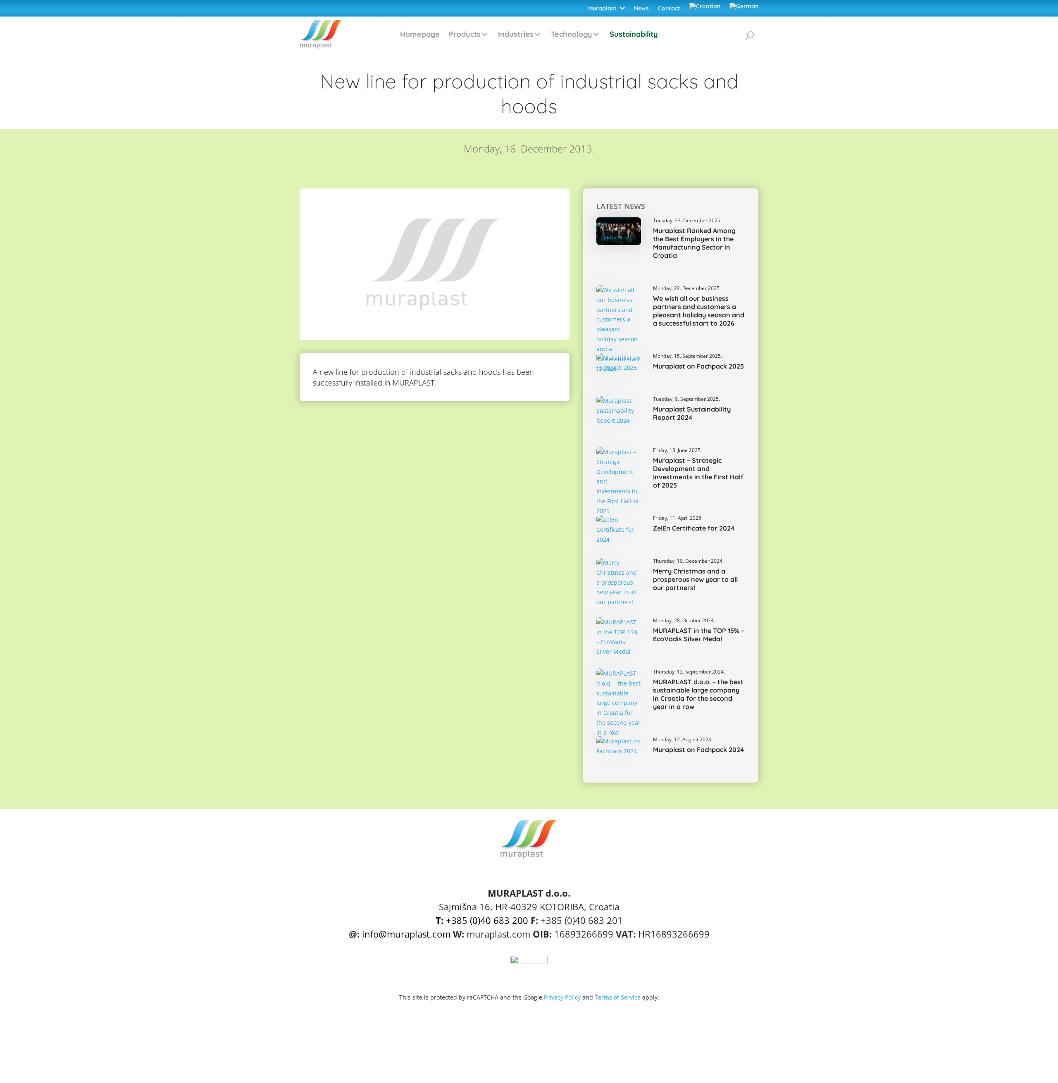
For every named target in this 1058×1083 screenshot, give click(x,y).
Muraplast (602, 8)
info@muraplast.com (406, 934)
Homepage (420, 34)
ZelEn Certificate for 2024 (693, 528)
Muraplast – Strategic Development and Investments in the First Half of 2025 (698, 472)
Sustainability (634, 34)
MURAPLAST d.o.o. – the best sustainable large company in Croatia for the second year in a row (698, 694)
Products (465, 34)
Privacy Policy (562, 997)
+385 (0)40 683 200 (482, 920)
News (641, 8)
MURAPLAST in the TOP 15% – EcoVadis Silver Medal (698, 634)
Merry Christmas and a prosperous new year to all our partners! (695, 579)
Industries (516, 34)
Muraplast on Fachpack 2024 (698, 749)
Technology (571, 34)
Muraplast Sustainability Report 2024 (692, 413)
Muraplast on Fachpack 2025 (698, 366)
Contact (669, 8)
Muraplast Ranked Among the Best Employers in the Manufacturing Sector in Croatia (694, 242)
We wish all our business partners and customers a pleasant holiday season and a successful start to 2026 (698, 310)
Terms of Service (618, 997)
